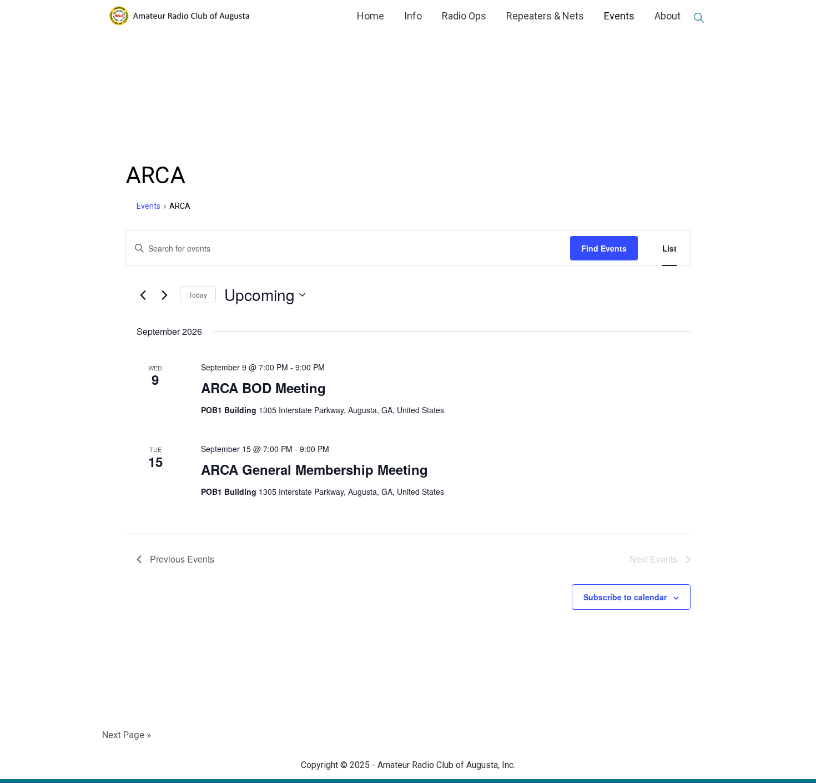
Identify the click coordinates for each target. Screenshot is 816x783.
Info (413, 16)
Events (619, 16)
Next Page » (126, 734)
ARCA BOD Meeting (263, 387)
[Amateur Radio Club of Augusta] (178, 15)
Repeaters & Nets (545, 16)
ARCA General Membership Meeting (314, 469)
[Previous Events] (143, 295)
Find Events (604, 248)
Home (370, 16)
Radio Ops (464, 16)
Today (198, 294)
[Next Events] (165, 295)
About (667, 16)
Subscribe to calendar (625, 597)
